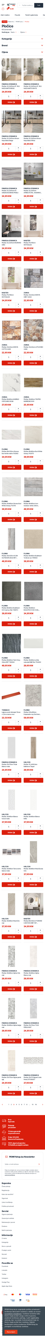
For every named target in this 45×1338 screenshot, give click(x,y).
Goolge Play (6, 1282)
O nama (4, 1238)
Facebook (5, 1266)
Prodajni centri (6, 1250)
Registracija (5, 1190)
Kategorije (5, 1242)
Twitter (4, 1274)
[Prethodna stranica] (2, 1104)
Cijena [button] (22, 32)
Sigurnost (5, 1198)
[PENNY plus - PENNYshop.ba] (11, 4)
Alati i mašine (5, 15)
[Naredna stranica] (42, 1104)
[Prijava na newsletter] (37, 1164)
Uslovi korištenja (7, 1202)
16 (36, 1104)
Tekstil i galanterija (31, 15)
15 (32, 1104)
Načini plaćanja (7, 1230)
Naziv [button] (13, 32)
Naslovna (11, 21)
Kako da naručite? (7, 1194)
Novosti (4, 1254)
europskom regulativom (13, 1314)
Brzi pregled (11, 68)
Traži (38, 5)
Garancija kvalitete (8, 1218)
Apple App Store (7, 1286)
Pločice (27, 21)
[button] (4, 9)
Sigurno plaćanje (7, 1214)
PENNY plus (19, 21)
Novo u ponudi (6, 1246)
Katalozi (4, 1258)
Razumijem (11, 1332)
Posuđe (17, 15)
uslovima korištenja (10, 1175)
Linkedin (4, 1270)
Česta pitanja (6, 1186)
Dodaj (10, 102)
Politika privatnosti (8, 1206)
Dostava (4, 1226)
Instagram (5, 1278)
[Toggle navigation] (3, 5)
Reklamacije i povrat (8, 1222)
